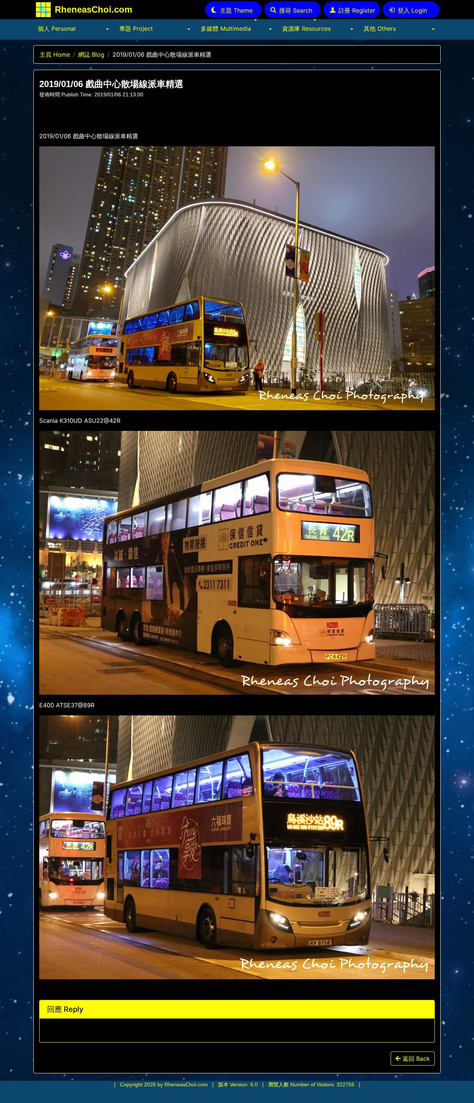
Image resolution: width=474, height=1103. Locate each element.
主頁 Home (55, 54)
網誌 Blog (91, 54)
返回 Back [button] (415, 1058)
